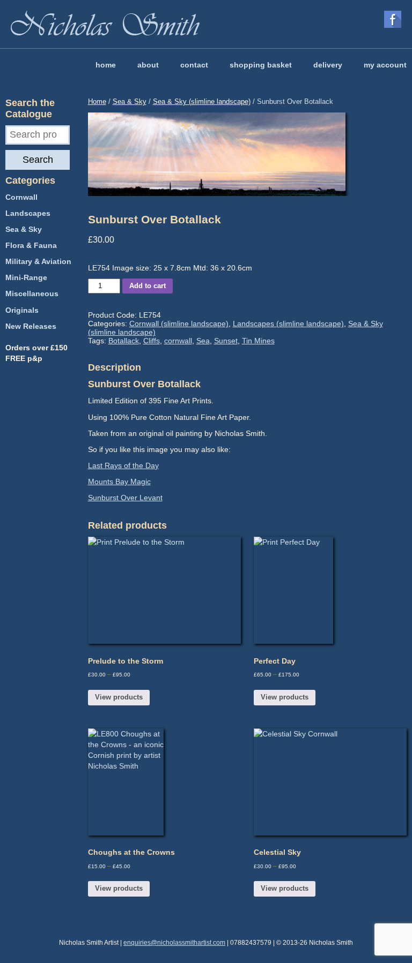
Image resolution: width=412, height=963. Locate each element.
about (148, 65)
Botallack (123, 340)
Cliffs (151, 340)
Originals (22, 310)
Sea (203, 340)
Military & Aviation (38, 261)
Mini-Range (26, 277)
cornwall (178, 340)
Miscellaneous (31, 293)
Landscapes (27, 213)
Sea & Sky (129, 101)
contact (194, 65)
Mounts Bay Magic (119, 481)
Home (97, 101)
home (105, 65)
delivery (327, 65)
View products (119, 697)
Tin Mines (258, 340)
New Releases (30, 326)
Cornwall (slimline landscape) (179, 323)
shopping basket (261, 65)
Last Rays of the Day (123, 465)
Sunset (226, 340)
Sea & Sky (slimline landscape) (202, 101)
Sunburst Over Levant (125, 497)
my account (385, 65)
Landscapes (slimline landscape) (288, 323)
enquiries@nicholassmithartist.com (174, 942)
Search (38, 159)
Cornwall (21, 197)
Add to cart (147, 286)
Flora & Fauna (31, 245)
